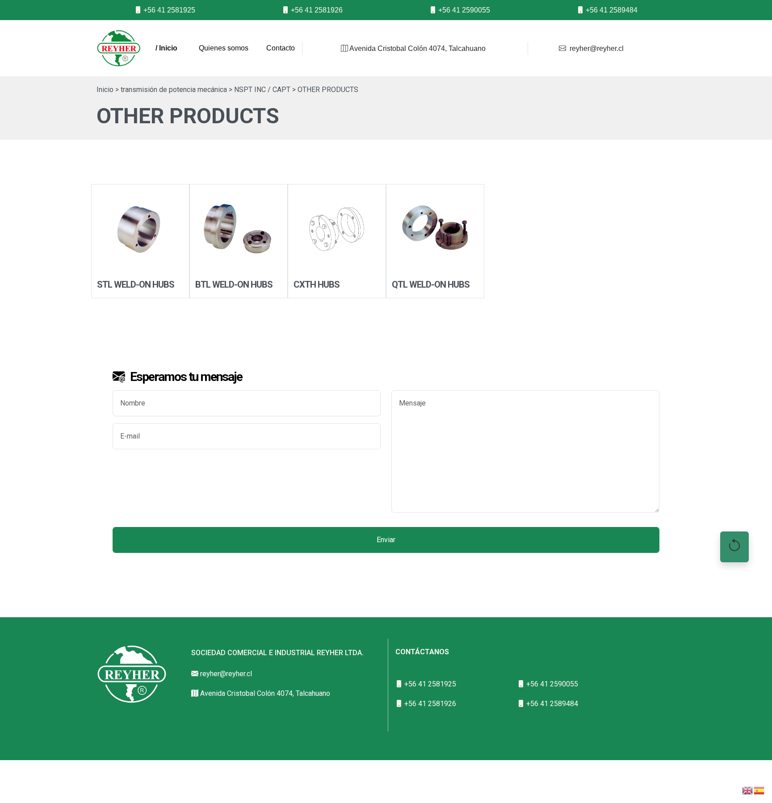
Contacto (280, 48)
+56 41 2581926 (316, 10)
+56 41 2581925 (168, 10)
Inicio (104, 89)
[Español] (759, 790)
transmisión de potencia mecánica (174, 89)
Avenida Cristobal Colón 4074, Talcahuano (417, 48)
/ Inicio (166, 48)
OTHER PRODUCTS (328, 89)
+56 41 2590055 (463, 10)
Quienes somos (223, 48)
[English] (748, 790)
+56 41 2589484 (611, 10)
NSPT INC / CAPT (262, 89)
